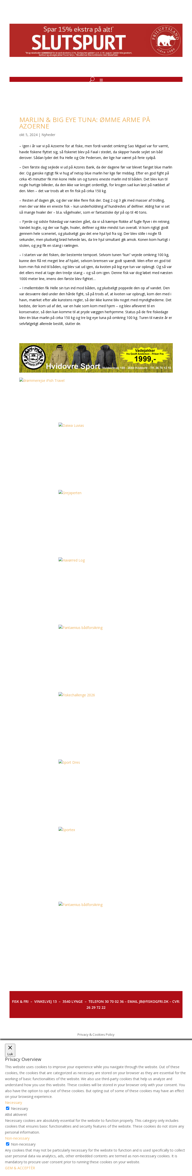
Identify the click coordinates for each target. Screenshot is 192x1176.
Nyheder (48, 134)
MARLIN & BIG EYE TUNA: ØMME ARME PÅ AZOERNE (84, 123)
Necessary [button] (13, 1102)
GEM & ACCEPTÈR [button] (20, 1168)
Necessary (19, 1108)
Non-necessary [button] (17, 1138)
